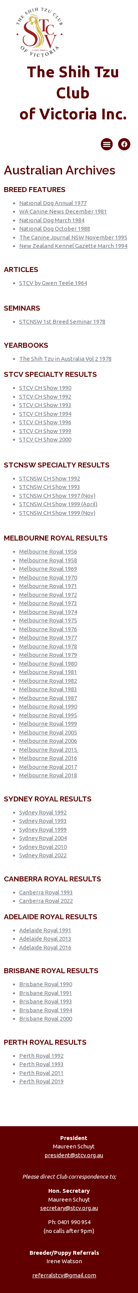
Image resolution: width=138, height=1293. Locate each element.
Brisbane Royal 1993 (45, 1001)
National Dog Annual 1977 (53, 203)
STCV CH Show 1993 (45, 405)
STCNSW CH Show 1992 (49, 478)
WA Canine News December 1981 (63, 211)
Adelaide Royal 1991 (45, 930)
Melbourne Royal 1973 (48, 603)
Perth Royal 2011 (41, 1073)
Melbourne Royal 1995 (48, 715)
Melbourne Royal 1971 (48, 586)
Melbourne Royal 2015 (48, 749)
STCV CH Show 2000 (45, 439)
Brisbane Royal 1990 (45, 984)
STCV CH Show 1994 (45, 413)
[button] (107, 144)
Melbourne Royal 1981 (48, 672)
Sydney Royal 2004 (43, 838)
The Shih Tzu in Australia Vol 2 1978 (65, 358)
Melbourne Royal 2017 (48, 767)
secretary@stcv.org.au (69, 1208)
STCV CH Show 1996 (45, 422)
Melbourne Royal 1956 (48, 551)
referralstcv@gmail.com (64, 1275)
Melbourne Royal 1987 (48, 698)
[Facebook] (124, 144)
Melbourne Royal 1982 (48, 680)
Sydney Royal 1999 (43, 829)
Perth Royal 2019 (41, 1081)
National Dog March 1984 (51, 220)
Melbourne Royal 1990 (48, 706)
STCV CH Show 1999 (45, 431)
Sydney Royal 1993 (43, 820)
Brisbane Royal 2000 (45, 1018)
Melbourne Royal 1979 (48, 654)
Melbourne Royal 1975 (48, 620)
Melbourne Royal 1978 (48, 646)
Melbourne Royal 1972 (48, 594)
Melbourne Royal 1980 (48, 663)
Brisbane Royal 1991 (45, 993)
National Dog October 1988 (54, 228)
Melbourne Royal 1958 (48, 560)
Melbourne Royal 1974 (48, 612)
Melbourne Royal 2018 (48, 775)
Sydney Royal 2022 (43, 855)
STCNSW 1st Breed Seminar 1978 (62, 321)
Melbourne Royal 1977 (48, 637)
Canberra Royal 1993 (46, 892)
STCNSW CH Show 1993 (49, 487)
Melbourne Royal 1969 (48, 568)
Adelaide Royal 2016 (45, 947)
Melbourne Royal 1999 (48, 723)
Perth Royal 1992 (41, 1055)
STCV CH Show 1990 (45, 387)
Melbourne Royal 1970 (48, 577)
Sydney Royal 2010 (43, 847)
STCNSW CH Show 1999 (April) (58, 504)
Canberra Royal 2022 (46, 900)
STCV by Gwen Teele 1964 (53, 283)
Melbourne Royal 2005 (48, 732)
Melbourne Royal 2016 (48, 758)
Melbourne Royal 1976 (48, 629)
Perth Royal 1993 (41, 1064)
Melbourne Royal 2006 (48, 741)
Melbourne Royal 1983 (48, 689)
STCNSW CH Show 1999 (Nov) (57, 513)
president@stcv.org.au (73, 1155)
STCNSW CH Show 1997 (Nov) (57, 495)
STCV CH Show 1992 (45, 396)
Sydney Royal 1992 (43, 812)
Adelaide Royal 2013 (45, 938)
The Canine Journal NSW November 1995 (73, 237)
